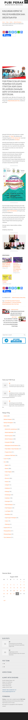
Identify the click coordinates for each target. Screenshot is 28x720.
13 (14, 587)
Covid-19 (7, 458)
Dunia (7, 475)
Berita (11, 22)
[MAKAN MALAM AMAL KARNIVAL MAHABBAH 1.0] (7, 259)
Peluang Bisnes (8, 530)
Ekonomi (8, 478)
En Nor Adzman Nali (15, 138)
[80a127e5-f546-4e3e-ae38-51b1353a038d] (10, 245)
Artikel (7, 416)
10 (4, 587)
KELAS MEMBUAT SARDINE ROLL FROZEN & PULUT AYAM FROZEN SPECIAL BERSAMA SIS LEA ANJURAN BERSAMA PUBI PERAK (10, 322)
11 (7, 587)
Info (6, 462)
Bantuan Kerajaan (9, 419)
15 (20, 587)
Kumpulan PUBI (9, 442)
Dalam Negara (9, 471)
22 (20, 590)
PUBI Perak (14, 3)
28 (17, 593)
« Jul (4, 600)
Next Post (14, 317)
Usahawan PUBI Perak (11, 455)
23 (24, 590)
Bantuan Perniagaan (10, 422)
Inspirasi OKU (8, 527)
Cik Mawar (17, 139)
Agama (8, 465)
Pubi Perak (16, 304)
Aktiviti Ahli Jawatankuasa (12, 429)
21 (17, 590)
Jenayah (8, 484)
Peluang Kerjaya (8, 534)
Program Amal (9, 452)
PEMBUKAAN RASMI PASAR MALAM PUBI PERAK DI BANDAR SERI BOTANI (17, 313)
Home (3, 22)
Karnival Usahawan (17, 302)
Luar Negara (9, 511)
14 (17, 587)
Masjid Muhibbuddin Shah (14, 100)
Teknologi (8, 524)
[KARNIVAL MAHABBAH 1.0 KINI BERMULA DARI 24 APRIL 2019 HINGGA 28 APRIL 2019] (18, 259)
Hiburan (7, 481)
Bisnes (8, 468)
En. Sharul (11, 136)
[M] (5, 385)
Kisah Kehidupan (10, 504)
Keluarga (8, 491)
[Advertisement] (14, 52)
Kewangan (8, 501)
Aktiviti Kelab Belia (10, 432)
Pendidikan (9, 514)
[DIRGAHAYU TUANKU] (7, 277)
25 (7, 593)
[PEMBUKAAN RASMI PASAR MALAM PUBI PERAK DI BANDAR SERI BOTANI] (5, 313)
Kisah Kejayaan (9, 507)
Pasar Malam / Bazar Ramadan (13, 448)
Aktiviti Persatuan (17, 22)
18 (7, 590)
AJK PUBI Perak (8, 300)
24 (4, 593)
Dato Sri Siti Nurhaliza (12, 210)
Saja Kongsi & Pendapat (11, 517)
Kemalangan (9, 494)
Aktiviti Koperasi (10, 435)
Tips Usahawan (8, 537)
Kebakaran (8, 488)
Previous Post (14, 309)
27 (14, 593)
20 (14, 590)
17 (4, 590)
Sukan (7, 521)
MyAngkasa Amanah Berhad (12, 445)
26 (10, 593)
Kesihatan (9, 498)
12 (10, 587)
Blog (7, 22)
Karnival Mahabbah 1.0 (7, 302)
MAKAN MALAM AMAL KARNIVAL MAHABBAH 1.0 (6, 265)
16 (24, 587)
